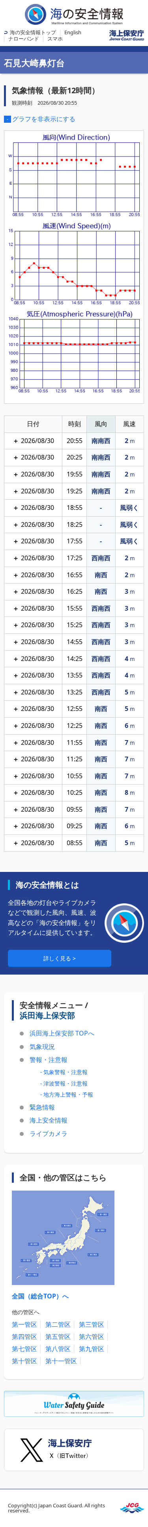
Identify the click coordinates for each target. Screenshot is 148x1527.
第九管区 (91, 1348)
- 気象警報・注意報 (64, 1072)
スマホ (55, 38)
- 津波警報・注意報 (64, 1083)
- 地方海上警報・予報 (66, 1094)
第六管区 (91, 1336)
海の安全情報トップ (33, 32)
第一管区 (24, 1324)
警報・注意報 (48, 1059)
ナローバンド (23, 38)
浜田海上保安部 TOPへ (62, 1033)
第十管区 (24, 1361)
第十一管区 (61, 1361)
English (72, 32)
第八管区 (58, 1348)
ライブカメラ (48, 1133)
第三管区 (91, 1324)
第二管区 (58, 1324)
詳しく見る (58, 958)
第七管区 (24, 1348)
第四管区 (24, 1336)
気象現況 (42, 1046)
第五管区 (58, 1336)
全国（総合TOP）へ (40, 1296)
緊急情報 (42, 1107)
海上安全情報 (48, 1120)
